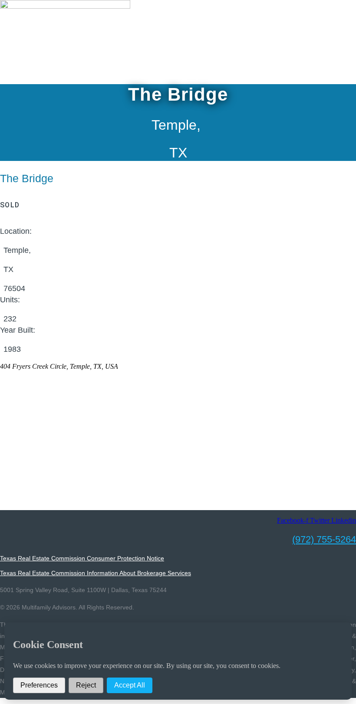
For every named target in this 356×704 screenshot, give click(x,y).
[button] (178, 66)
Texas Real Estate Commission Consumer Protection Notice (82, 558)
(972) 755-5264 (324, 539)
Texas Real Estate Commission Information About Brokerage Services (95, 573)
